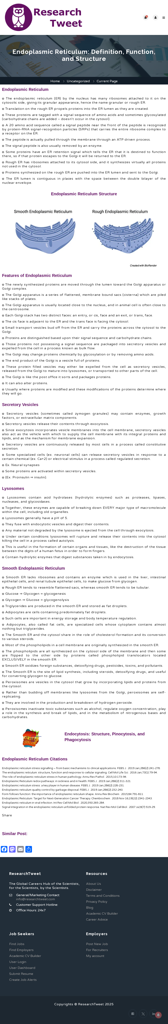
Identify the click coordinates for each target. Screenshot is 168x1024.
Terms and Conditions (103, 896)
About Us (93, 884)
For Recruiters (97, 950)
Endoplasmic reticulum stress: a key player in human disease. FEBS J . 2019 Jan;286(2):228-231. (63, 785)
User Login (17, 962)
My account (95, 956)
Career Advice (97, 920)
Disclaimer (94, 890)
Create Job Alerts (23, 980)
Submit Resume (21, 974)
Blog (89, 908)
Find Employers (21, 950)
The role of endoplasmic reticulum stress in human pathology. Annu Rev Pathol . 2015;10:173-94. (64, 777)
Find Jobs (16, 944)
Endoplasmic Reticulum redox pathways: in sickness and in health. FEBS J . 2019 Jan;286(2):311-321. (66, 781)
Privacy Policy (96, 902)
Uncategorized (78, 81)
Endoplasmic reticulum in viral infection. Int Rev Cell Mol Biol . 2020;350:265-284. (53, 802)
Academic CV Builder (102, 914)
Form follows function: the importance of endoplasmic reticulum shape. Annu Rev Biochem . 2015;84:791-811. (73, 794)
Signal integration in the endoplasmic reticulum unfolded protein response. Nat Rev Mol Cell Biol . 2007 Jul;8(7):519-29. (79, 807)
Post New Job (97, 944)
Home (55, 81)
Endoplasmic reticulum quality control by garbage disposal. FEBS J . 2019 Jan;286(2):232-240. (62, 789)
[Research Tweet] (43, 17)
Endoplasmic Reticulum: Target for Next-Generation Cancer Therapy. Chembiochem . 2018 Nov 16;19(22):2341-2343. (77, 798)
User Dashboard (22, 968)
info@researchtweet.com (35, 899)
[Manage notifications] (158, 1015)
